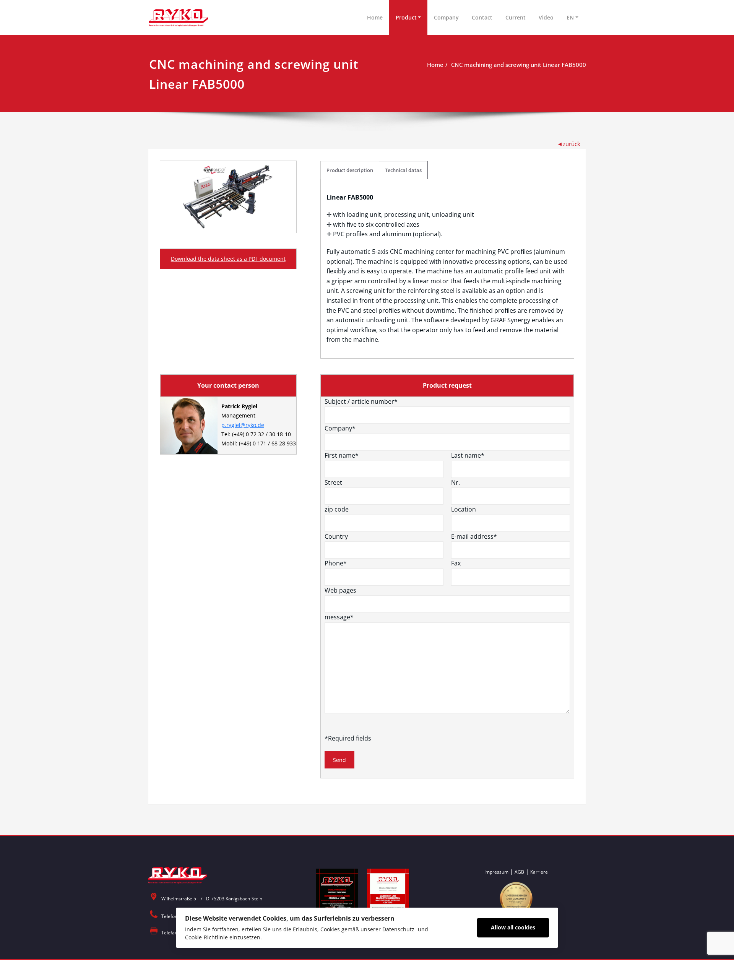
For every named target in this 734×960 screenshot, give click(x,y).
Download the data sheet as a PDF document (228, 258)
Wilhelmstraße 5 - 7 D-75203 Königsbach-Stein (211, 898)
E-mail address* (474, 536)
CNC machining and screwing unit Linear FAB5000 (518, 64)
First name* (342, 455)
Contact (482, 17)
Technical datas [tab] (403, 170)
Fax (456, 563)
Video (546, 17)
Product (406, 17)
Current (515, 17)
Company (446, 17)
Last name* (467, 455)
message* (339, 617)
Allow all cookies (513, 927)
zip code (337, 509)
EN (570, 17)
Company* (340, 428)
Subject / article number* (361, 401)
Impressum (496, 872)
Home (375, 17)
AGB (519, 872)
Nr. (455, 482)
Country (336, 536)
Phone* (336, 563)
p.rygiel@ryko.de (242, 425)
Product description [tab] (349, 170)
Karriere (539, 872)
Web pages (340, 590)
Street (333, 482)
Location (463, 509)
